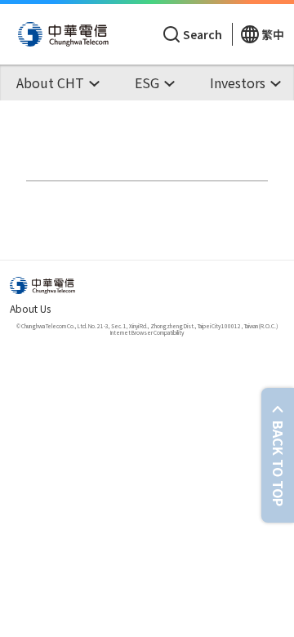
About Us (30, 308)
